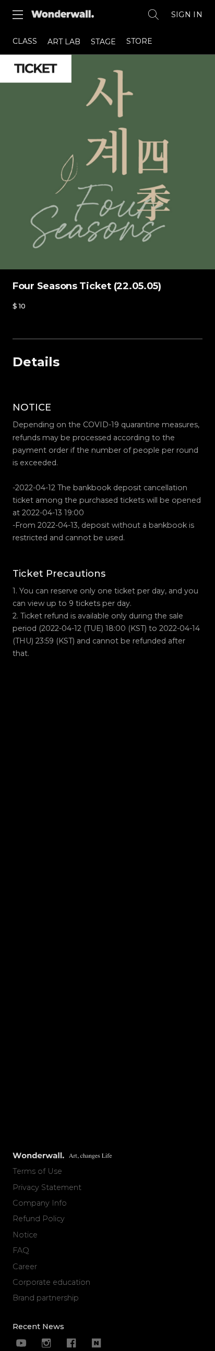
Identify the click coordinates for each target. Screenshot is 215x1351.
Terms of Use (37, 1171)
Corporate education (51, 1282)
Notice (25, 1234)
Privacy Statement (47, 1187)
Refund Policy (39, 1218)
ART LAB (63, 41)
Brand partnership (46, 1298)
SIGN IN (186, 14)
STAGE (103, 41)
